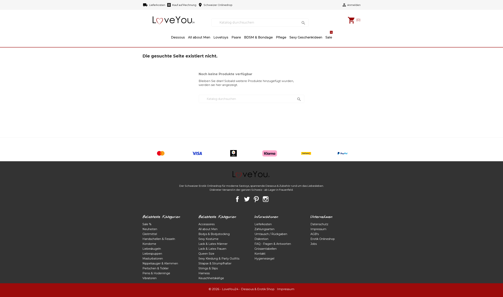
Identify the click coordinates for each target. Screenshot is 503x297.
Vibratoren (149, 278)
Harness (204, 273)
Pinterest (256, 199)
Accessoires (206, 224)
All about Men (199, 37)
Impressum (318, 229)
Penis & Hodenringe (156, 273)
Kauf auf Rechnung (181, 5)
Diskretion (261, 239)
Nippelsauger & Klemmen (160, 263)
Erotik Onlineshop (322, 239)
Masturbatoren (152, 258)
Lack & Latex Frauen (212, 249)
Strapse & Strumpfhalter (214, 263)
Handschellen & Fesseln (158, 239)
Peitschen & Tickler (155, 268)
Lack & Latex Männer (213, 244)
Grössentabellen (265, 249)
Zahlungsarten (264, 229)
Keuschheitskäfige (211, 278)
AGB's (314, 234)
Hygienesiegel (264, 258)
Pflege (281, 37)
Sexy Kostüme (208, 239)
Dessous (178, 37)
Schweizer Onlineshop (215, 5)
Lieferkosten (154, 5)
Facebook (237, 199)
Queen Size (206, 253)
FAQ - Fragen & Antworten (272, 244)
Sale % (146, 224)
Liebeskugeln (151, 249)
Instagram (266, 199)
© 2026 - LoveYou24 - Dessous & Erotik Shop (241, 289)
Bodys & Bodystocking (214, 234)
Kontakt (259, 253)
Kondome (149, 244)
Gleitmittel (149, 234)
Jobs (313, 244)
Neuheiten (149, 229)
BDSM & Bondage (258, 37)
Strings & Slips (208, 268)
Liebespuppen (152, 253)
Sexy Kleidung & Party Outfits (218, 258)
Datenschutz (319, 224)
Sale (328, 35)
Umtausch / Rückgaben (270, 234)
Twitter (247, 199)
